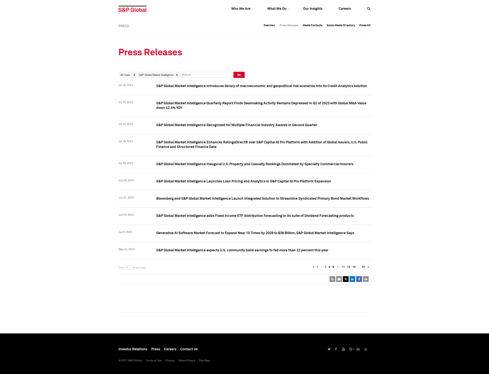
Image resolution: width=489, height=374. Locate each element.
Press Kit (365, 25)
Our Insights (312, 9)
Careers (345, 9)
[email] (339, 279)
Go (239, 74)
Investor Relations (132, 349)
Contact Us (189, 349)
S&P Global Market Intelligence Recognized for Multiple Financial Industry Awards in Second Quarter (236, 125)
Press (155, 349)
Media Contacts (312, 25)
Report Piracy (187, 360)
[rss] (332, 279)
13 (353, 267)
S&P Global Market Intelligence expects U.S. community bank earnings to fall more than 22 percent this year (242, 250)
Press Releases (288, 25)
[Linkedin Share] (352, 279)
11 (343, 267)
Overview (269, 25)
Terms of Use (154, 360)
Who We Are (240, 9)
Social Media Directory (341, 25)
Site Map (204, 360)
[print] (366, 279)
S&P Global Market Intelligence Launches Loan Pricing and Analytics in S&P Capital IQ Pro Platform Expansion (243, 181)
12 (348, 267)
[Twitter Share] (346, 279)
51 (363, 267)
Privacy (170, 360)
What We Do (276, 9)
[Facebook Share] (359, 279)
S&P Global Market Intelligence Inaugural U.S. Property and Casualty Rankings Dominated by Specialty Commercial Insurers (254, 164)
